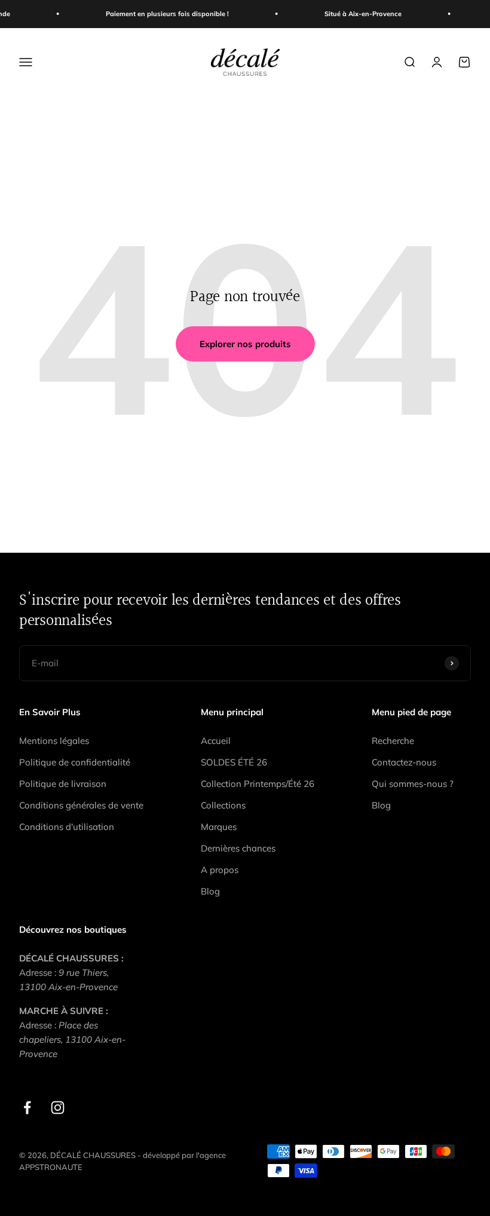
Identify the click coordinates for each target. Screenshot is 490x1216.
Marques (219, 826)
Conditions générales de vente (81, 805)
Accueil (216, 740)
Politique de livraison (62, 783)
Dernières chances (238, 848)
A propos (219, 869)
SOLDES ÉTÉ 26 (234, 762)
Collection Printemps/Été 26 (257, 783)
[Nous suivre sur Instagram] (58, 1107)
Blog (210, 891)
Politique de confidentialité (74, 762)
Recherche (393, 740)
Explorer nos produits (245, 344)
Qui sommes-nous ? (413, 783)
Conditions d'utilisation (66, 826)
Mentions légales (54, 740)
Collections (223, 805)
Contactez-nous (404, 762)
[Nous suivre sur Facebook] (27, 1107)
